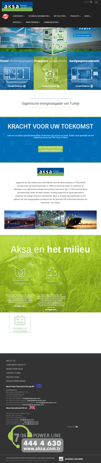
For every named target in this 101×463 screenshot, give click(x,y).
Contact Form (13, 373)
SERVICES (17, 22)
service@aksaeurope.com (46, 403)
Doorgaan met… (20, 306)
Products (75, 16)
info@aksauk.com (27, 420)
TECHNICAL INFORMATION (38, 16)
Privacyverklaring (15, 381)
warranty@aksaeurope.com (33, 405)
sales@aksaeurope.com (36, 400)
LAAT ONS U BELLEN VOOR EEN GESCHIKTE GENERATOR (50, 149)
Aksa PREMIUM (32, 22)
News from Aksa (14, 369)
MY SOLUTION (59, 16)
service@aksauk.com (30, 424)
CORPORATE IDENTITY (16, 365)
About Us (10, 361)
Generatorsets (50, 61)
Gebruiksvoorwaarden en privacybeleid (18, 460)
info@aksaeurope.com (31, 398)
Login (45, 460)
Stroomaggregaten (17, 61)
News (87, 16)
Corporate (18, 16)
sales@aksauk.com (31, 422)
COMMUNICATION (51, 22)
